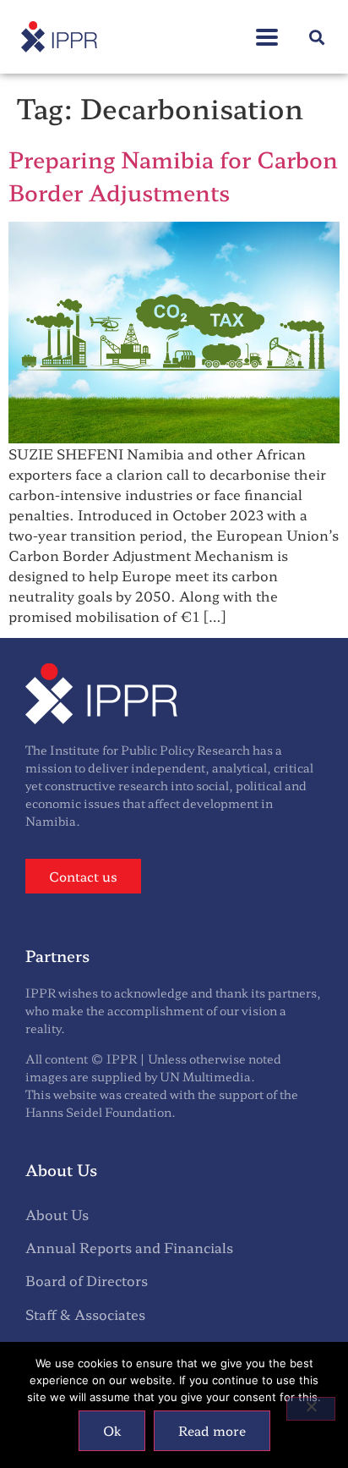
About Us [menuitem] (57, 1214)
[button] (267, 28)
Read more (212, 1430)
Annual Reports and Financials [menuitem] (129, 1247)
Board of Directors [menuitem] (86, 1280)
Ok (112, 1430)
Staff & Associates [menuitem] (85, 1314)
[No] (310, 1409)
